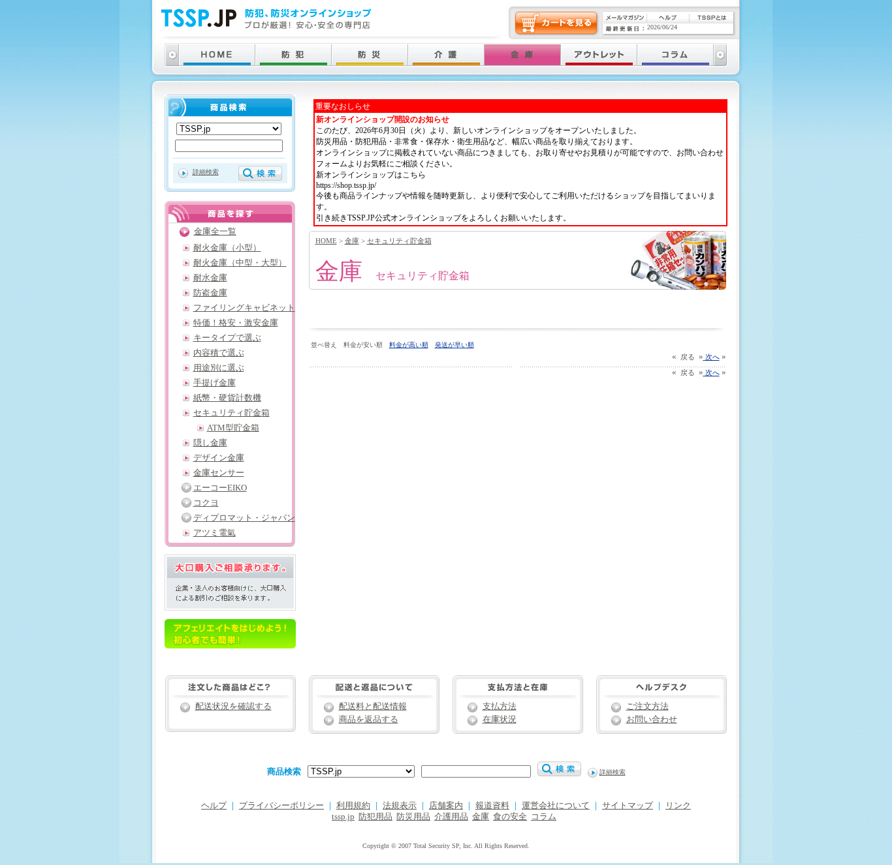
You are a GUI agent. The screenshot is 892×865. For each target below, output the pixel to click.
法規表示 (400, 805)
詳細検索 (206, 171)
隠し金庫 (210, 443)
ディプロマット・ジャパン (244, 518)
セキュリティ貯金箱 (399, 241)
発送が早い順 (454, 344)
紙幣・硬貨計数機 (227, 397)
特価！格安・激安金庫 (235, 322)
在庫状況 (500, 719)
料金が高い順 (408, 344)
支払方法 (500, 706)
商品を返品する (368, 719)
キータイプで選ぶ (227, 337)
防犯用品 (375, 816)
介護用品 (451, 816)
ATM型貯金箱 (233, 427)
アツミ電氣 (214, 533)
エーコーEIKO (220, 488)
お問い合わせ (651, 719)
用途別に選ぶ (218, 367)
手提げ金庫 (214, 382)
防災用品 (413, 816)
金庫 (352, 241)
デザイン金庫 (218, 458)
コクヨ (206, 503)
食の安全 (510, 816)
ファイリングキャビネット (244, 307)
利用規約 (353, 805)
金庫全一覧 (215, 231)
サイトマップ (627, 805)
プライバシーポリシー (281, 805)
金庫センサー (218, 473)
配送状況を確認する (233, 706)
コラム (543, 816)
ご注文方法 (647, 706)
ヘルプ (214, 805)
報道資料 (492, 805)
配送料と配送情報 (373, 706)
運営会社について (556, 805)
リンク (678, 805)
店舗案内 (446, 805)
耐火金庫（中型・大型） (240, 262)
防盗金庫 (210, 292)
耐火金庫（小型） (227, 247)
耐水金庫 (210, 277)
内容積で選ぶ (218, 352)
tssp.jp (343, 816)
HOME (326, 241)
